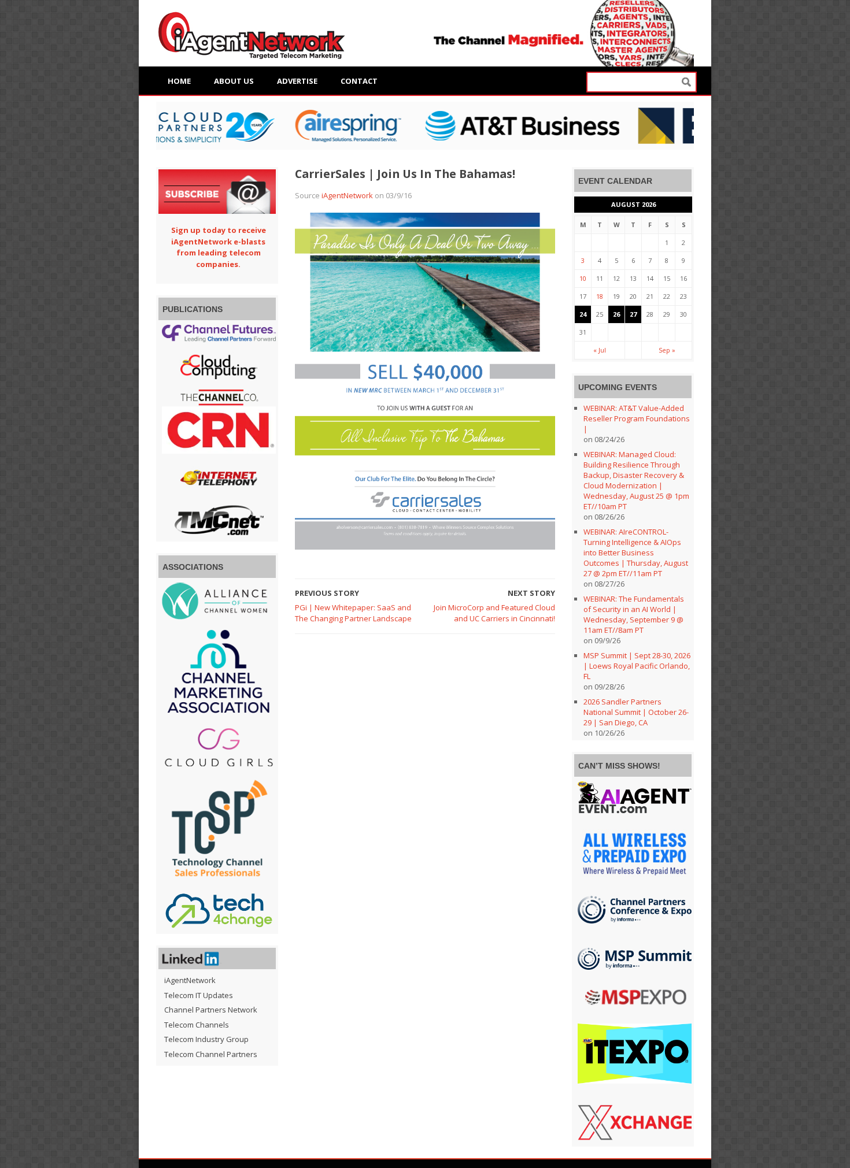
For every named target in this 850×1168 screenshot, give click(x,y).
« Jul (599, 350)
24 (582, 314)
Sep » (667, 350)
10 (582, 278)
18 (599, 296)
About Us (234, 81)
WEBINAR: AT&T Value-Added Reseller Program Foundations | (636, 418)
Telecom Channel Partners (210, 1054)
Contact (359, 81)
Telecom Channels (196, 1024)
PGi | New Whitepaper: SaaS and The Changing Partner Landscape (353, 613)
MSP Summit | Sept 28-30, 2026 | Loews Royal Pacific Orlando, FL (636, 665)
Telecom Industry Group (206, 1039)
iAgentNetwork (347, 195)
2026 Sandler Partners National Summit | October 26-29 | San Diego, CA (636, 712)
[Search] (686, 82)
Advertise (297, 81)
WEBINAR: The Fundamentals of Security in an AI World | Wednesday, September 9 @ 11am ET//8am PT (633, 614)
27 (633, 314)
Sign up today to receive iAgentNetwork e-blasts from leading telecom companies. (218, 247)
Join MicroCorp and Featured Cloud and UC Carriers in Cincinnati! (494, 613)
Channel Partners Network (210, 1009)
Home (179, 81)
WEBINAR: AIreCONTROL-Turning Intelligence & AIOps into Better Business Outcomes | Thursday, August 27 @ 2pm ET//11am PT (635, 552)
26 (616, 314)
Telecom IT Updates (198, 995)
